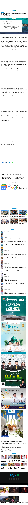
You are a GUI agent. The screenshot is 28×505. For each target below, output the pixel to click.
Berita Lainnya (2, 451)
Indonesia (11, 174)
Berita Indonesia (7, 174)
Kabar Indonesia (19, 174)
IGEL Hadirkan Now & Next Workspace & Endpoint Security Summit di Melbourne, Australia (11, 447)
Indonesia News (15, 174)
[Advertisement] (14, 5)
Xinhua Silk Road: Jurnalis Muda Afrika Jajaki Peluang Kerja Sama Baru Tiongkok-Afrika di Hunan (11, 441)
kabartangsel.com (5, 16)
